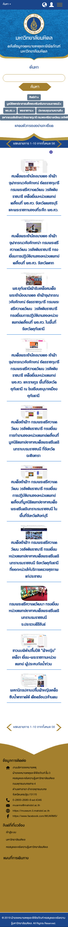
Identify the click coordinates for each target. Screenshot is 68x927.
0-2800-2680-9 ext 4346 (27, 800)
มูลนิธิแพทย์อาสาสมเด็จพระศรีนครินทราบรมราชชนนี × (34, 104)
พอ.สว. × (10, 110)
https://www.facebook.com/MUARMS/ (35, 816)
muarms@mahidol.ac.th (26, 805)
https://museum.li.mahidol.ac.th (31, 810)
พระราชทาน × (26, 110)
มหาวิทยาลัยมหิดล (15, 839)
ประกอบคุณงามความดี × (50, 110)
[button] (44, 4)
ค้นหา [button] (6, 4)
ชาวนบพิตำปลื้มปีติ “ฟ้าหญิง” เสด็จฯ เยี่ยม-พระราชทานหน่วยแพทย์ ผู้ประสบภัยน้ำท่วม (34, 657)
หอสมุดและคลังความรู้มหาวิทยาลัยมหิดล (27, 847)
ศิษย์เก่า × (34, 97)
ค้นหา (35, 86)
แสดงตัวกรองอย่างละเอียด (34, 126)
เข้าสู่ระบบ (11, 832)
